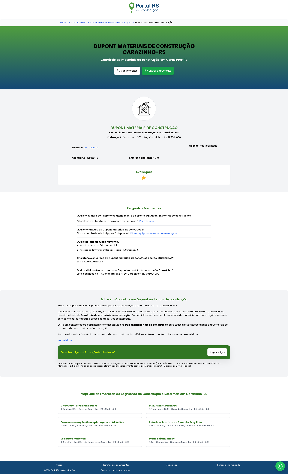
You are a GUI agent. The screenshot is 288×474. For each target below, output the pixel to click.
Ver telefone (91, 147)
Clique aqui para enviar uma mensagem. (153, 233)
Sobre (59, 465)
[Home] (144, 7)
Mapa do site (172, 465)
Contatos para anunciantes (115, 465)
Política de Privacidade (228, 465)
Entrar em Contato (160, 70)
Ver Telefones (129, 70)
